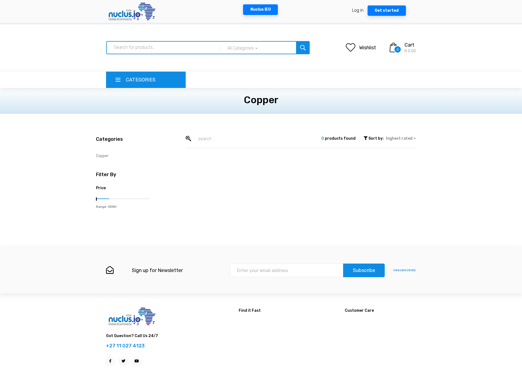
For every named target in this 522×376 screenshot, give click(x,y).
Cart (409, 45)
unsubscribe (404, 270)
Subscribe (364, 270)
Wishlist (367, 48)
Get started (387, 10)
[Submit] (303, 47)
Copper (102, 156)
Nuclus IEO (260, 9)
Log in (357, 10)
